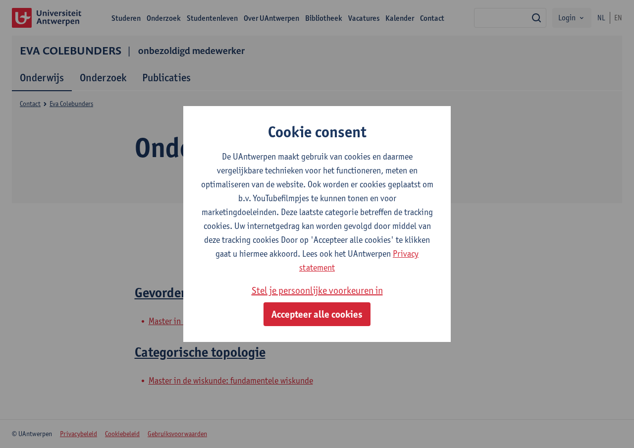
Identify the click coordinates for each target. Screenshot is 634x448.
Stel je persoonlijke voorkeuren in (317, 290)
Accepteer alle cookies (317, 314)
